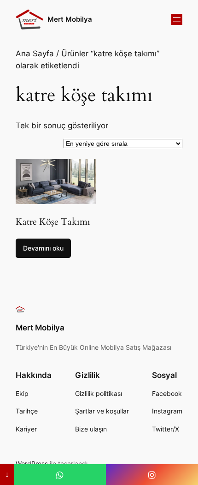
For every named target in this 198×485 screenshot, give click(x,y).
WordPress (32, 463)
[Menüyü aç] (176, 19)
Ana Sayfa (35, 53)
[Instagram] (152, 474)
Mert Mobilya (69, 19)
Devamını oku (43, 248)
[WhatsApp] (60, 474)
